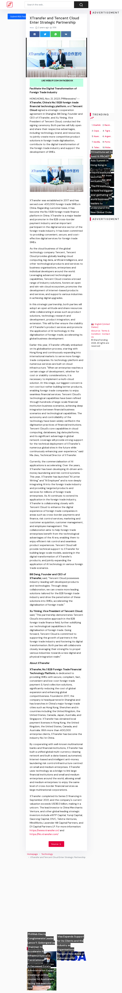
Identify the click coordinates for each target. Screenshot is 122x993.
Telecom (98, 147)
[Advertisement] (102, 64)
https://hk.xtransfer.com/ (44, 834)
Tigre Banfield (111, 130)
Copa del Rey (100, 130)
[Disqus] (56, 902)
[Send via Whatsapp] (56, 34)
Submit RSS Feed (18, 16)
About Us (95, 330)
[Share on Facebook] (35, 34)
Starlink (97, 125)
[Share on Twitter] (45, 34)
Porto (107, 142)
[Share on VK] (66, 34)
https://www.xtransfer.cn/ (44, 830)
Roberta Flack (112, 147)
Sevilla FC (98, 142)
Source (55, 844)
